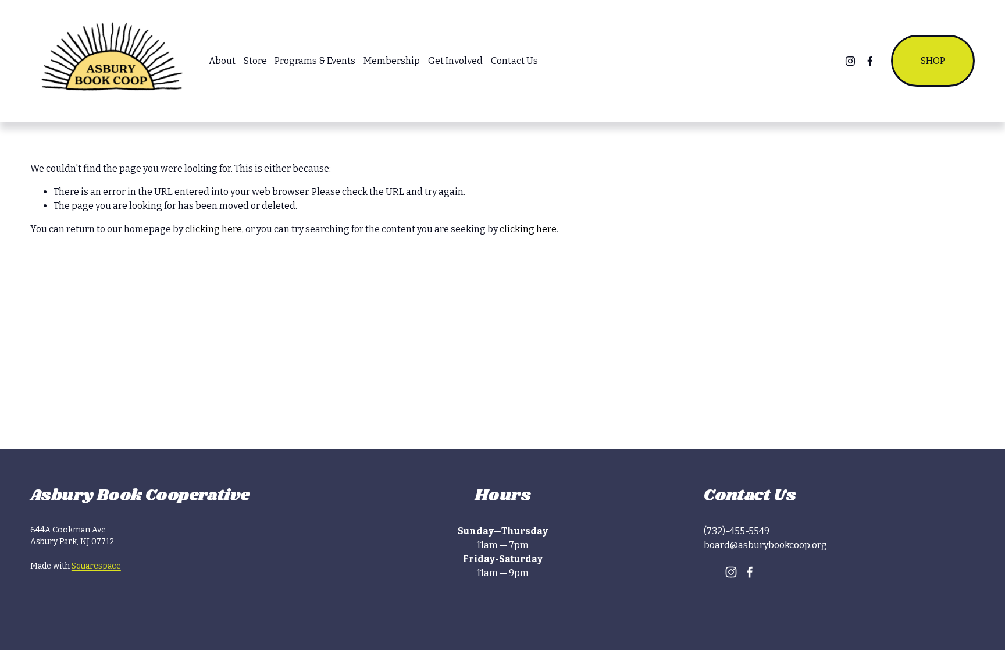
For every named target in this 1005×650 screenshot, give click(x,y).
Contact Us (514, 60)
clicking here (213, 229)
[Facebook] (870, 61)
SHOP (933, 60)
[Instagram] (850, 61)
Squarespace (96, 566)
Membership (391, 60)
